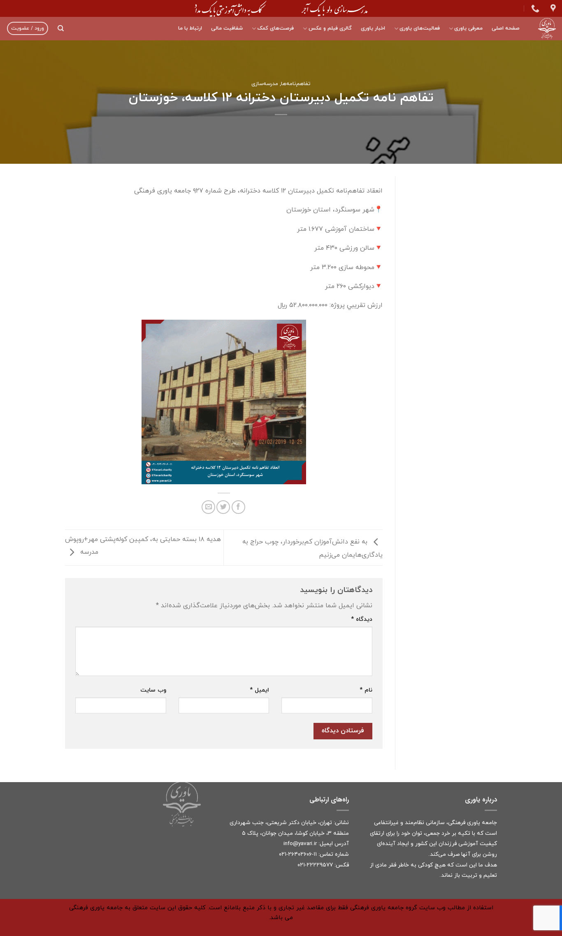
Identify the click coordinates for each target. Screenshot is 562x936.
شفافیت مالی (227, 28)
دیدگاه (361, 619)
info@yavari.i (299, 844)
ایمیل (259, 690)
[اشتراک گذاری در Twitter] (223, 507)
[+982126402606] (534, 8)
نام (366, 690)
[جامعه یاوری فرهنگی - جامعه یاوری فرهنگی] (544, 28)
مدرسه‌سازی (264, 84)
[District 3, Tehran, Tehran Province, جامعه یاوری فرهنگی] (552, 8)
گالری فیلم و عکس (330, 28)
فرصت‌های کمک (275, 28)
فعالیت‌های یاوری (419, 28)
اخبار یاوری (373, 28)
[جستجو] (61, 28)
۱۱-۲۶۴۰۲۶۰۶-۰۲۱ (298, 854)
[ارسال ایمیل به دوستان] (208, 507)
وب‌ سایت (153, 690)
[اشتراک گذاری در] (238, 507)
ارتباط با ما (190, 28)
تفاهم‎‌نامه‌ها (296, 84)
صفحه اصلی (506, 28)
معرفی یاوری (468, 28)
